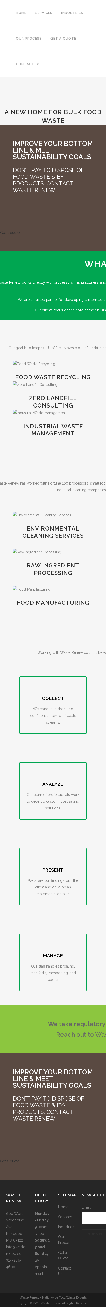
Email (86, 1207)
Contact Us (64, 1271)
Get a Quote (63, 1255)
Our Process (65, 1240)
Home (63, 1207)
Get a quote (10, 233)
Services (65, 1217)
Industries (66, 1227)
